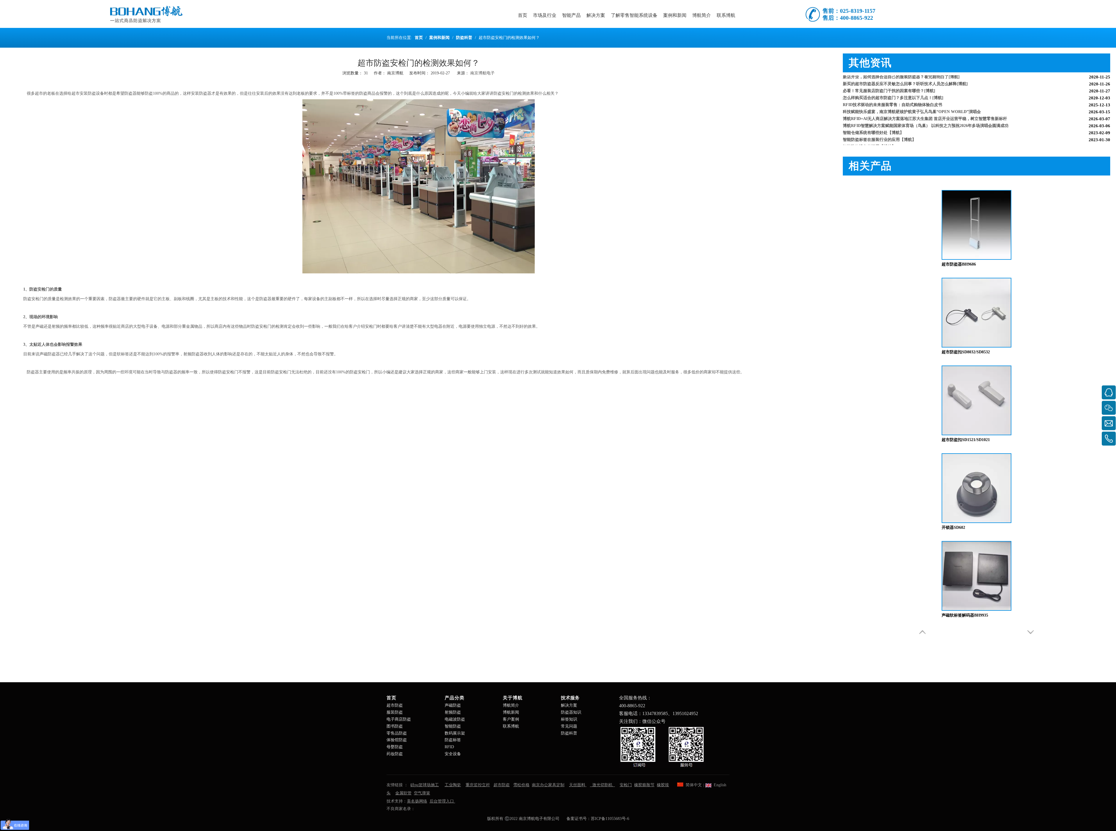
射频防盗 (453, 712)
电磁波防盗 (455, 719)
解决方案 (569, 705)
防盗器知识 (571, 712)
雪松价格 (521, 785)
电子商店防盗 (399, 719)
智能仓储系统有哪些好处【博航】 (873, 122)
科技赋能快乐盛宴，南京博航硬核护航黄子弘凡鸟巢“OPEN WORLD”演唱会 (912, 101)
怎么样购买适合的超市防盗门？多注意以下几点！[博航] (893, 87)
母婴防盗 (395, 747)
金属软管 (403, 793)
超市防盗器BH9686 (959, 264)
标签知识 (569, 719)
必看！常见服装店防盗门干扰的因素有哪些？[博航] (889, 80)
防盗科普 (569, 733)
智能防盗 (453, 726)
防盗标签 (453, 740)
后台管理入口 (442, 801)
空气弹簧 (422, 793)
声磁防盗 (453, 705)
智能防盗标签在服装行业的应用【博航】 (879, 129)
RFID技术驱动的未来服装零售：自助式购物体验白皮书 (892, 94)
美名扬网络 (417, 801)
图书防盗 (395, 726)
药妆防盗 (395, 754)
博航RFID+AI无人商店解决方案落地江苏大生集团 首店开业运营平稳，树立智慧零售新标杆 (925, 108)
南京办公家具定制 (548, 785)
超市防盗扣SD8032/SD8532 (966, 352)
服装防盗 (395, 712)
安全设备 (453, 754)
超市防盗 (395, 705)
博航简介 (511, 705)
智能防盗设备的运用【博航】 (869, 136)
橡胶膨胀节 (644, 785)
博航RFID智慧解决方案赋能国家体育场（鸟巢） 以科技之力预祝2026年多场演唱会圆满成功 (925, 115)
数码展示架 (455, 733)
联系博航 (511, 726)
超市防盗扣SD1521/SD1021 (966, 440)
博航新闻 (511, 712)
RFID (449, 747)
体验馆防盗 (397, 740)
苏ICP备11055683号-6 (610, 818)
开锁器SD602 (953, 527)
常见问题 (569, 726)
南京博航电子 (482, 73)
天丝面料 (577, 785)
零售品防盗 (397, 733)
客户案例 (511, 719)
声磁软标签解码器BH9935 (965, 615)
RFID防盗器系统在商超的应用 (870, 143)
